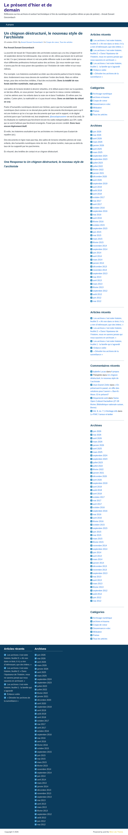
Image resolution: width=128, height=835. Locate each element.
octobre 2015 (99, 225)
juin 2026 (97, 132)
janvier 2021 (98, 173)
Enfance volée (100, 70)
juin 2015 (97, 232)
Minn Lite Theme (116, 832)
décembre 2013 (100, 267)
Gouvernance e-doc (101, 104)
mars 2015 (97, 239)
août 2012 (97, 294)
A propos (10, 25)
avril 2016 (97, 218)
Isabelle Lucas (99, 372)
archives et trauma (101, 97)
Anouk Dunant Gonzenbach (32, 42)
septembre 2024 (100, 156)
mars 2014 (97, 260)
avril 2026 (97, 138)
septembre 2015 (100, 228)
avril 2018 (97, 194)
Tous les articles (66, 42)
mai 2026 (97, 135)
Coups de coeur (52, 42)
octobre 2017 (99, 197)
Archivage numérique (102, 94)
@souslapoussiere (58, 117)
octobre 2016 (99, 208)
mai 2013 (97, 277)
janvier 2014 (98, 263)
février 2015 (98, 242)
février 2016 (98, 222)
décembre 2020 (100, 176)
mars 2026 (97, 142)
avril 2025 (97, 149)
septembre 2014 (100, 249)
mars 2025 (97, 152)
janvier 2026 (98, 145)
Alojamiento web (100, 398)
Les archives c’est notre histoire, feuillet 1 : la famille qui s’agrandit (18, 687)
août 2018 (97, 190)
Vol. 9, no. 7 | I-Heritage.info (105, 411)
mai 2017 (97, 201)
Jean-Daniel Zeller (101, 385)
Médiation (97, 108)
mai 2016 (97, 215)
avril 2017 (97, 204)
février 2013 (98, 287)
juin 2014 (97, 253)
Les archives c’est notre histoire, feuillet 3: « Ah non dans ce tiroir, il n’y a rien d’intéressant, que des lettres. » (107, 43)
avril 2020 (97, 180)
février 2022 (98, 170)
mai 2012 (97, 301)
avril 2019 (97, 187)
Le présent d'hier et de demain (28, 7)
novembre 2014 (100, 246)
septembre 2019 (100, 184)
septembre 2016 (100, 211)
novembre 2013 (100, 270)
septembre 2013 (100, 273)
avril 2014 (97, 256)
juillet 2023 (98, 163)
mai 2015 (97, 235)
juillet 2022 (98, 166)
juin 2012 (97, 298)
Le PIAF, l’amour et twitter (101, 414)
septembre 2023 (100, 159)
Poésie (96, 111)
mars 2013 (97, 284)
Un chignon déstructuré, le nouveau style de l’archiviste (104, 378)
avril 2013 (97, 280)
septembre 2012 (100, 291)
